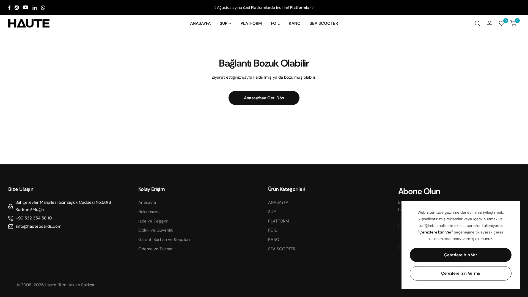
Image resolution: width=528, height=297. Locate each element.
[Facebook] (9, 8)
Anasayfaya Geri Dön (264, 98)
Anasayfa (147, 202)
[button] (215, 7)
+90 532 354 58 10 (34, 218)
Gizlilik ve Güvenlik (155, 230)
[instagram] (17, 8)
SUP (272, 212)
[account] (489, 23)
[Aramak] (477, 23)
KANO (273, 239)
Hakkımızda (149, 212)
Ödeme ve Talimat (155, 249)
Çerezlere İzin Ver (460, 255)
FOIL (272, 230)
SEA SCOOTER (281, 249)
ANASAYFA (278, 202)
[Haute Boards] (29, 23)
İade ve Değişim (153, 221)
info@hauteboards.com (38, 226)
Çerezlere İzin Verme (460, 273)
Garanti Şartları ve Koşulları (164, 239)
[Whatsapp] (43, 8)
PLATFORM (278, 221)
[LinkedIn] (34, 8)
